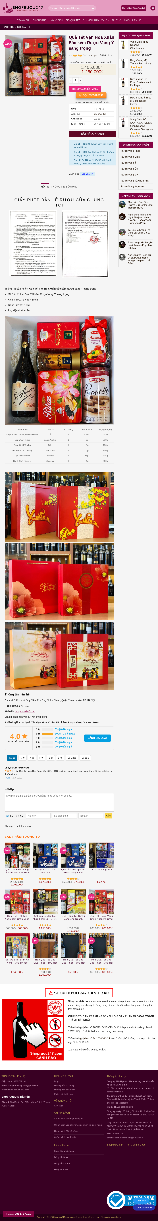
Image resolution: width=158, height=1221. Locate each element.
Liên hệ (136, 20)
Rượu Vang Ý (128, 162)
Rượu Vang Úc (129, 168)
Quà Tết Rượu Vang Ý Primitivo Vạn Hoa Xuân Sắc (17, 871)
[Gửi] (93, 8)
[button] (152, 8)
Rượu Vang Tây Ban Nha (135, 180)
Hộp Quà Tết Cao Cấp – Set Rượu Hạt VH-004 (45, 961)
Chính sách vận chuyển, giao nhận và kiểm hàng (78, 1125)
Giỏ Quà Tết (73, 20)
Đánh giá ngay (97, 738)
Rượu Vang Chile (130, 156)
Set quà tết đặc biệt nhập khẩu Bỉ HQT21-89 (45, 918)
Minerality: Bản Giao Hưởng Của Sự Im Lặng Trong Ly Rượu (140, 205)
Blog (126, 20)
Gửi (108, 815)
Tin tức (116, 20)
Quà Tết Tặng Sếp (101, 869)
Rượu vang (40, 20)
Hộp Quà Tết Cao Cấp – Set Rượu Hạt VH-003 (101, 961)
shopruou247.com (25, 711)
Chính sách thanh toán (65, 1137)
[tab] (45, 186)
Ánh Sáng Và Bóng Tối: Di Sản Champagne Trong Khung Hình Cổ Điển (139, 259)
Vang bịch (57, 20)
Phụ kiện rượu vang (95, 20)
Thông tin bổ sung (64, 186)
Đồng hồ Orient (61, 1157)
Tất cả (12, 758)
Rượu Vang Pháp (130, 151)
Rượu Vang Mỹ (129, 174)
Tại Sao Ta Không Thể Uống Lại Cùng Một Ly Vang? (139, 233)
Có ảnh (85, 758)
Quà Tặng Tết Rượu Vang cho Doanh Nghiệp (73, 918)
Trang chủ (23, 20)
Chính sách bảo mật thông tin (68, 1118)
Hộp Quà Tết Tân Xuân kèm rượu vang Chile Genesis (17, 918)
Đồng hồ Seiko (61, 1169)
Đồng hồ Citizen (62, 1163)
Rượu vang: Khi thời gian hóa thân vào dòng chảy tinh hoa (140, 245)
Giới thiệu (59, 1105)
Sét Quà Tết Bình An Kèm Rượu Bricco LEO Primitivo (17, 961)
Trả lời (7, 778)
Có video (72, 758)
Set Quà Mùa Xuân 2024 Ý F (45, 871)
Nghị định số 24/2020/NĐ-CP (94, 1038)
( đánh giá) (91, 55)
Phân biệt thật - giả (63, 1094)
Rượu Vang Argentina (133, 186)
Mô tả (45, 186)
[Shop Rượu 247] (23, 8)
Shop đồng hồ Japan (64, 1151)
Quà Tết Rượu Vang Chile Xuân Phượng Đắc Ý (101, 918)
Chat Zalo (141, 1200)
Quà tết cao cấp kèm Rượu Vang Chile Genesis (73, 871)
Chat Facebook (144, 1207)
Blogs (57, 1081)
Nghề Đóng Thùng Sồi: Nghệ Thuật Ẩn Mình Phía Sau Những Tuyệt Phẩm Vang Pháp (139, 218)
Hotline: (18, 1214)
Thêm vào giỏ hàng (85, 89)
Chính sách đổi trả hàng (66, 1131)
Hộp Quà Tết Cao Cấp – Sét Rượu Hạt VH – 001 (73, 961)
